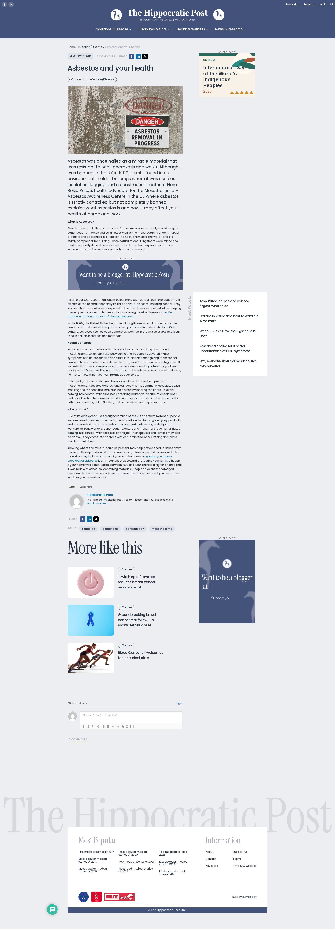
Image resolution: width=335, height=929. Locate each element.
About (72, 487)
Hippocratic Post (99, 495)
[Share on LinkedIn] (138, 56)
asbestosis (110, 529)
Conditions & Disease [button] (111, 29)
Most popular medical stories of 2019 (92, 870)
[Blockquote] (112, 726)
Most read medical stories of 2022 (135, 870)
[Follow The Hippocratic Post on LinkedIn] (11, 4)
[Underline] (93, 726)
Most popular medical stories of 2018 (92, 860)
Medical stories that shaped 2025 (172, 873)
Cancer (76, 79)
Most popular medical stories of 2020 (132, 853)
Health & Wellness (191, 29)
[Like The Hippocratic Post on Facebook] (4, 4)
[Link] (122, 726)
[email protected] (97, 503)
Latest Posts (85, 487)
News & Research (229, 29)
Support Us (240, 852)
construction (135, 529)
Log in (322, 4)
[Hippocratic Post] (77, 501)
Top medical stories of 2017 (96, 852)
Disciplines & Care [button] (152, 29)
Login (178, 703)
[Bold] (83, 726)
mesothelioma (162, 529)
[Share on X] (145, 56)
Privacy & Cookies (244, 866)
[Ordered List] (103, 726)
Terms (237, 859)
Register (309, 4)
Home (72, 47)
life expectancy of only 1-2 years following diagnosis (120, 314)
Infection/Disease (90, 47)
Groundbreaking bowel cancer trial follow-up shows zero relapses (137, 620)
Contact (211, 859)
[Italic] (88, 726)
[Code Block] (117, 726)
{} (127, 726)
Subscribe (292, 4)
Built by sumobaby (244, 897)
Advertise (211, 866)
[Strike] (98, 726)
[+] (132, 726)
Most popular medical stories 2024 (173, 863)
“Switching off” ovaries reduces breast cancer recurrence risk (136, 582)
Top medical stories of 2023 (173, 853)
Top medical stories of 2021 (136, 861)
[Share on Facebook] (131, 56)
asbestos (88, 529)
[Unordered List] (108, 726)
